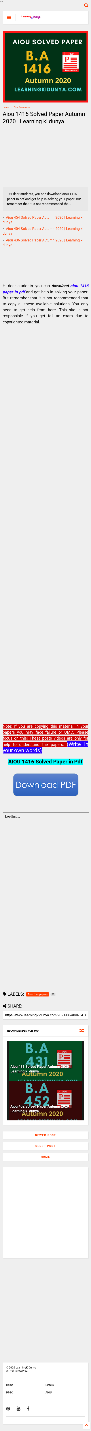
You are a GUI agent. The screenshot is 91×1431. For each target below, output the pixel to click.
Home (6, 107)
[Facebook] (28, 1408)
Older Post (45, 1146)
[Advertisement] (30, 156)
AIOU (49, 1392)
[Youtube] (18, 1408)
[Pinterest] (8, 1408)
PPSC (9, 1392)
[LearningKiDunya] (31, 18)
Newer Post (45, 1135)
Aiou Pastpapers (22, 107)
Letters (50, 1385)
